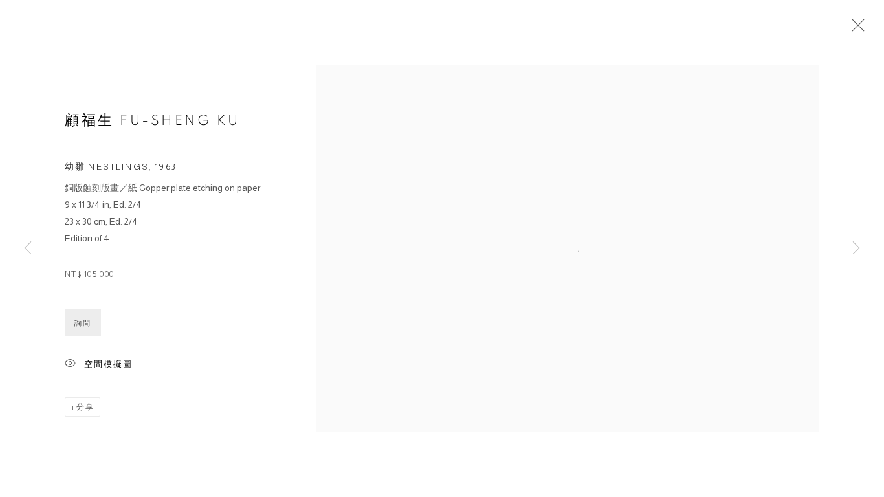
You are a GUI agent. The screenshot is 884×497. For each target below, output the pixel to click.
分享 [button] (85, 407)
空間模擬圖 (108, 364)
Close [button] (855, 29)
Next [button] (856, 248)
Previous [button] (28, 248)
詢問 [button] (82, 323)
